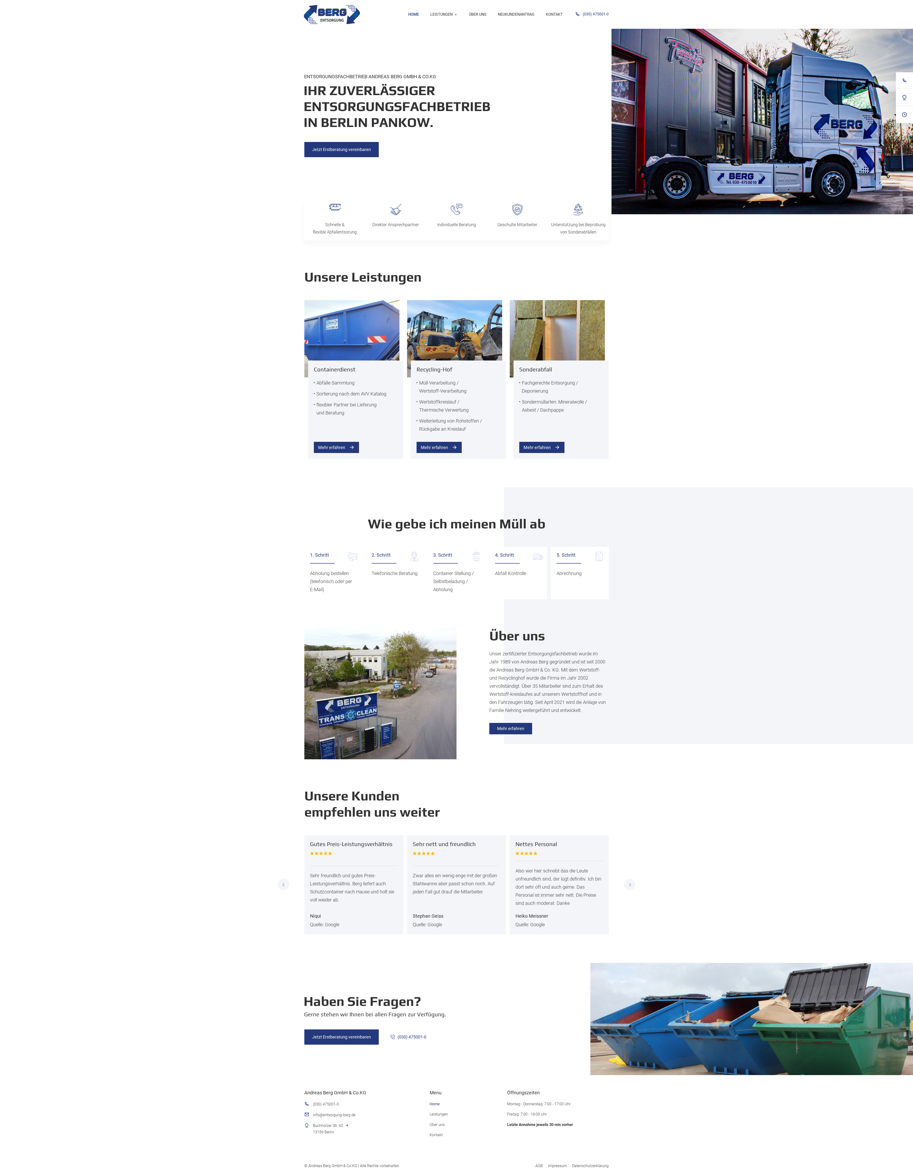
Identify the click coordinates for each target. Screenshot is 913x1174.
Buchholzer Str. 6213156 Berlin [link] (328, 1128)
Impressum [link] (557, 1166)
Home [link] (413, 15)
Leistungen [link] (441, 15)
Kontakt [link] (554, 15)
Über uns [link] (477, 15)
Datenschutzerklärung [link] (590, 1166)
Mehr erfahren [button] (331, 447)
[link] (332, 14)
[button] (283, 884)
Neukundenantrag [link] (516, 15)
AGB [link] (539, 1166)
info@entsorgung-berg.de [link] (334, 1115)
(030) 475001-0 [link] (596, 14)
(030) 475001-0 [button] (412, 1036)
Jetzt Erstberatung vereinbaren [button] (341, 149)
